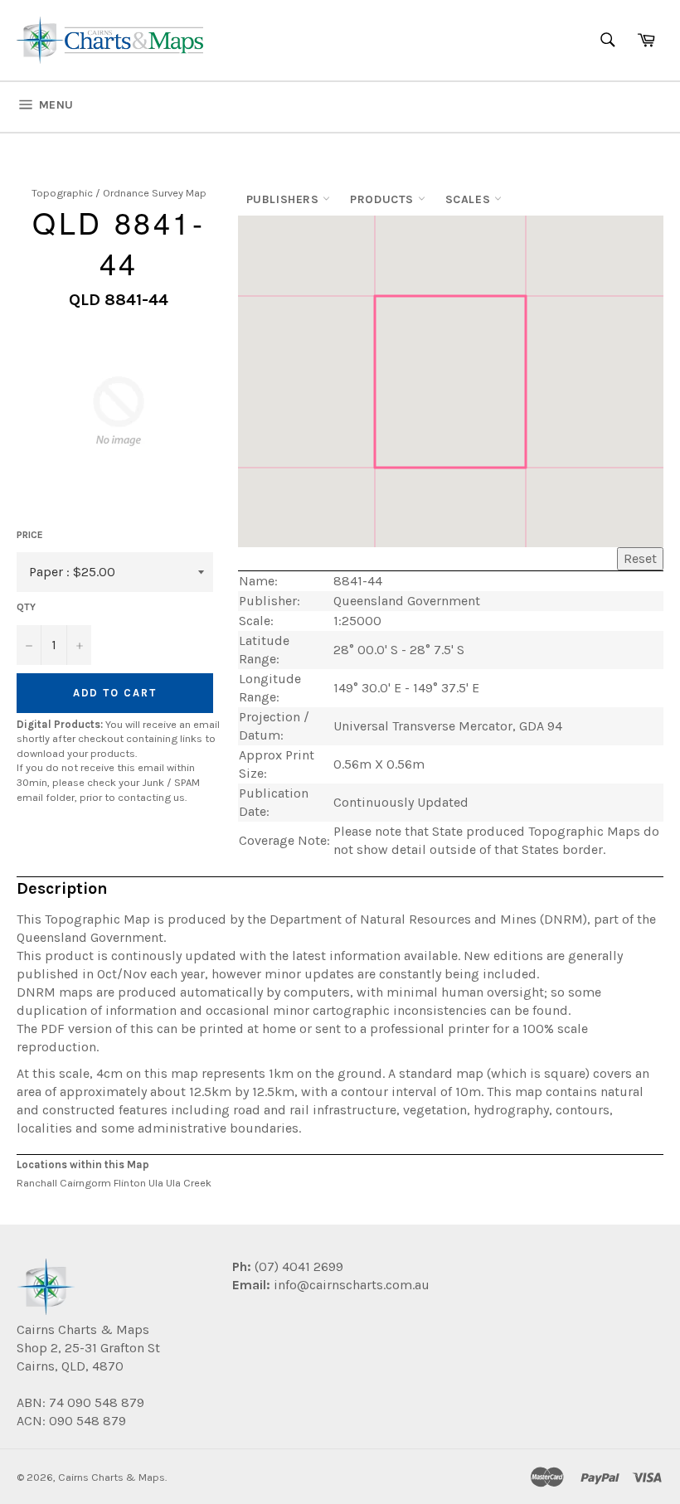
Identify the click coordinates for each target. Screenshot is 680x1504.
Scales (469, 199)
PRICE (30, 535)
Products (383, 199)
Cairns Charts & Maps (111, 1477)
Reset (640, 558)
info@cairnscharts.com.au (352, 1285)
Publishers (284, 199)
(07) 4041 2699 (297, 1266)
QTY (26, 607)
